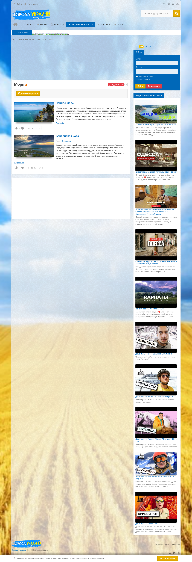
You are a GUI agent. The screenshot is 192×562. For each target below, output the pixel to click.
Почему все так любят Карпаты (149, 309)
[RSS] (26, 84)
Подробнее (61, 123)
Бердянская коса (67, 135)
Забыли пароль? (142, 80)
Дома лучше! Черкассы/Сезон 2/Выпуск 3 (154, 396)
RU (141, 46)
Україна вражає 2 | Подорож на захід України (155, 124)
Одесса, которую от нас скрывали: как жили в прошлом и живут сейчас (156, 262)
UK (150, 46)
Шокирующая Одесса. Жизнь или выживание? (156, 172)
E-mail (138, 59)
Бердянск (66, 141)
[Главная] (15, 24)
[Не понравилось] (22, 128)
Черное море (65, 102)
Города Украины (19, 550)
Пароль (138, 67)
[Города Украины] (31, 15)
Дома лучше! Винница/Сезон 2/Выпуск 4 (153, 354)
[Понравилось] (16, 128)
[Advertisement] (71, 61)
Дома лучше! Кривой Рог (146, 524)
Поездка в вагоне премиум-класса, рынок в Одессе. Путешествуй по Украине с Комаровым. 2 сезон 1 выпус (154, 211)
